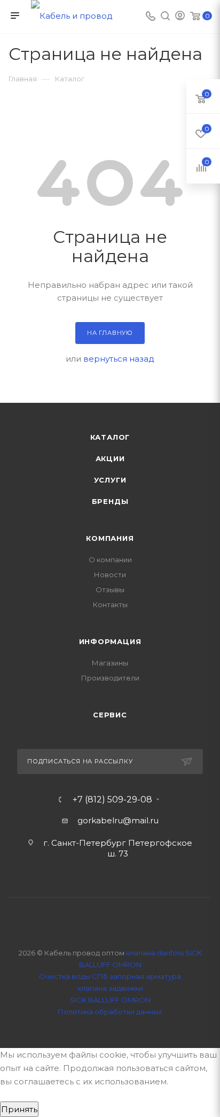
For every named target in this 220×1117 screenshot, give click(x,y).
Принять (19, 1109)
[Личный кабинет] (180, 17)
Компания (109, 538)
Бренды (110, 501)
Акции (110, 458)
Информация (110, 641)
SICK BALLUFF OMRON (110, 1000)
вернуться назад (118, 359)
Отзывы (110, 589)
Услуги (110, 480)
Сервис (110, 714)
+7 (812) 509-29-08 (112, 799)
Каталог (110, 437)
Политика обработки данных (110, 1011)
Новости (110, 574)
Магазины (110, 663)
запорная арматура (145, 976)
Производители (110, 678)
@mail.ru (141, 820)
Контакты (110, 604)
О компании (110, 559)
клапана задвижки (110, 988)
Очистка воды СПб (73, 976)
